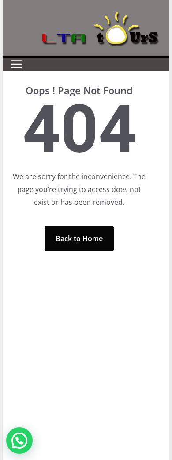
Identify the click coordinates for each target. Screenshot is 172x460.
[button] (19, 440)
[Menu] (16, 64)
